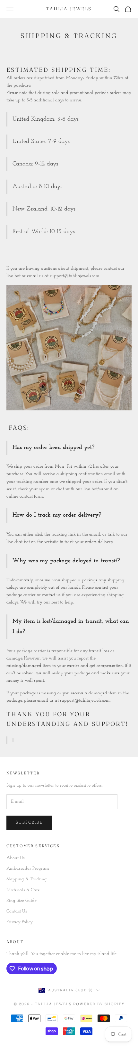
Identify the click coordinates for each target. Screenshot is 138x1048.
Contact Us (16, 911)
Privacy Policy (19, 922)
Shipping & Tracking (26, 879)
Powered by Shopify (99, 1004)
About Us (15, 858)
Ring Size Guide (21, 900)
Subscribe (29, 822)
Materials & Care (23, 890)
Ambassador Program (27, 868)
